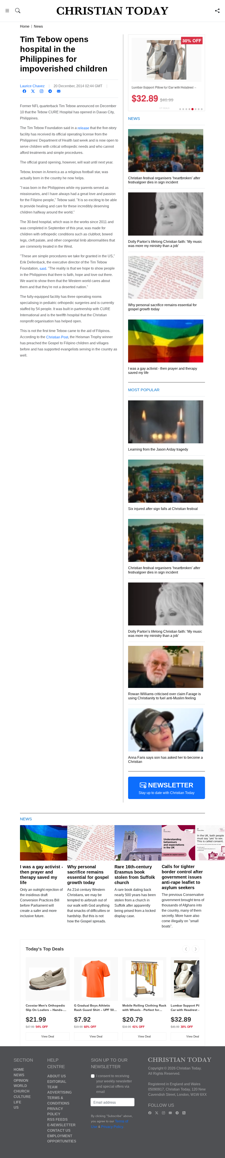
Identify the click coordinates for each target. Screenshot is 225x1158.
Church (21, 1091)
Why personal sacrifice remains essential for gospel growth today (88, 874)
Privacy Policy (112, 1127)
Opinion (21, 1080)
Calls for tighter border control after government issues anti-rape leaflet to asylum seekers (182, 877)
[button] (7, 11)
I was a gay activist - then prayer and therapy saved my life (41, 874)
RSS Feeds (57, 1119)
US (16, 1107)
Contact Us (59, 1130)
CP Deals (164, 108)
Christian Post (57, 337)
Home (24, 26)
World (20, 1086)
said (43, 268)
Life (17, 1102)
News (38, 26)
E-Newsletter (61, 1125)
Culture (22, 1097)
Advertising (59, 1092)
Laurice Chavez (32, 86)
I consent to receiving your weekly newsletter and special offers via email (114, 1084)
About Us (56, 1076)
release (83, 128)
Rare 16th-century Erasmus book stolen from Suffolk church (134, 874)
